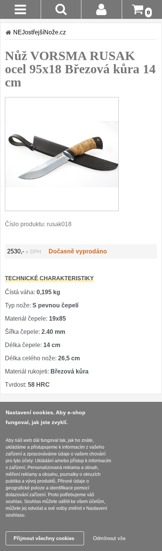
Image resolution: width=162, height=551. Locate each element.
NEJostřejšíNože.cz (39, 32)
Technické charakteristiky (49, 278)
